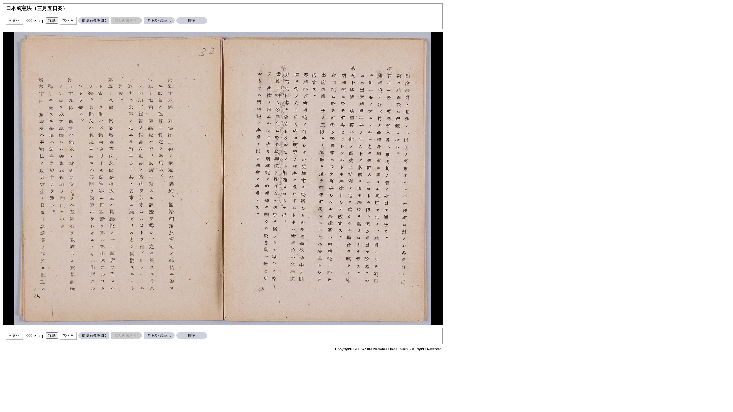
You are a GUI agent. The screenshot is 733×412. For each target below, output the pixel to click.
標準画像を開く (93, 20)
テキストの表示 (159, 20)
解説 (191, 20)
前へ (14, 21)
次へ (68, 21)
